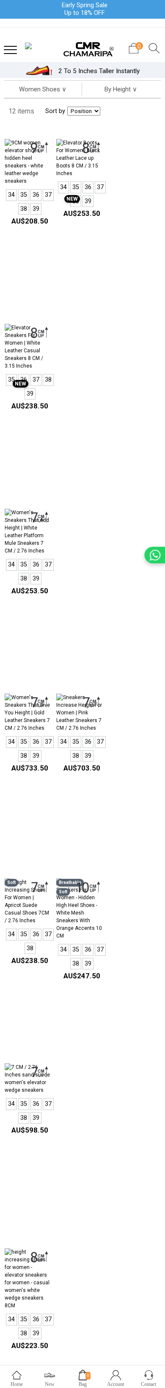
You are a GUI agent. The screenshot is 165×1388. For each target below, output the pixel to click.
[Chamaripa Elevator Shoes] (82, 46)
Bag (83, 1384)
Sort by (55, 111)
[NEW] (79, 158)
